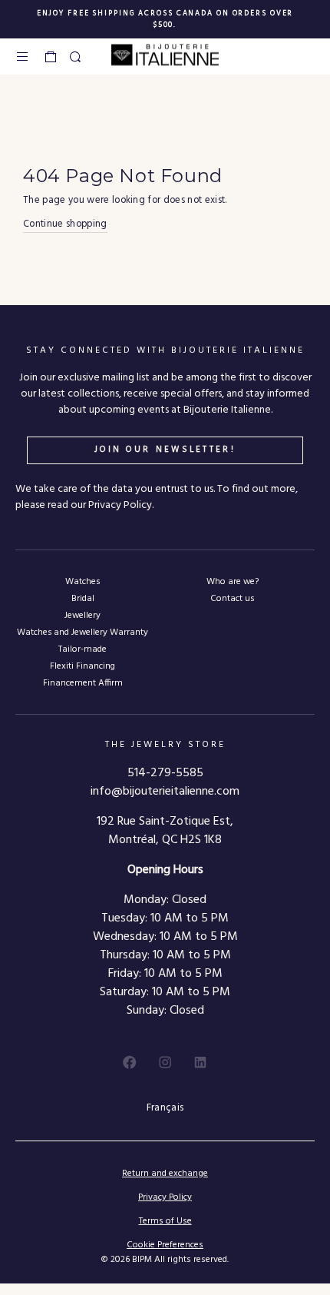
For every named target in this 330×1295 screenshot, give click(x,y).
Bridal (82, 598)
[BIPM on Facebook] (129, 1062)
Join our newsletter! (165, 450)
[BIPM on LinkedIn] (200, 1062)
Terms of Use (165, 1221)
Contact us (232, 598)
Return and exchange (165, 1173)
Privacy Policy (165, 1197)
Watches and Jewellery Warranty (82, 632)
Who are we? (232, 581)
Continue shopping (65, 224)
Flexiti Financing (82, 666)
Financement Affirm (83, 683)
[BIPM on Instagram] (165, 1062)
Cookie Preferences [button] (165, 1245)
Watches (82, 581)
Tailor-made (82, 649)
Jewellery (82, 615)
